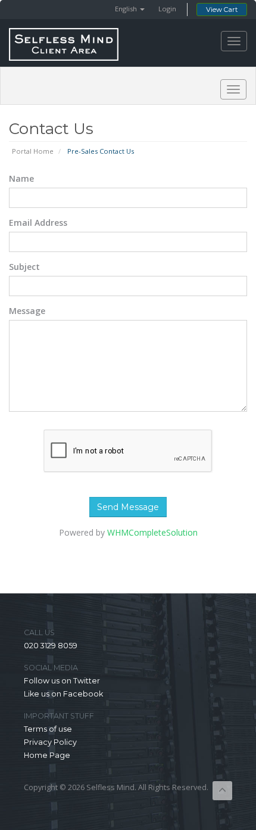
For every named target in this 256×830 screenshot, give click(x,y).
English (127, 8)
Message (27, 310)
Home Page (47, 755)
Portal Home (33, 151)
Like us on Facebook (63, 693)
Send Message (128, 507)
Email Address (38, 222)
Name (21, 178)
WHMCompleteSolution (152, 532)
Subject (24, 266)
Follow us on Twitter (62, 680)
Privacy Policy (50, 742)
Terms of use (48, 729)
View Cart (222, 9)
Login (167, 8)
